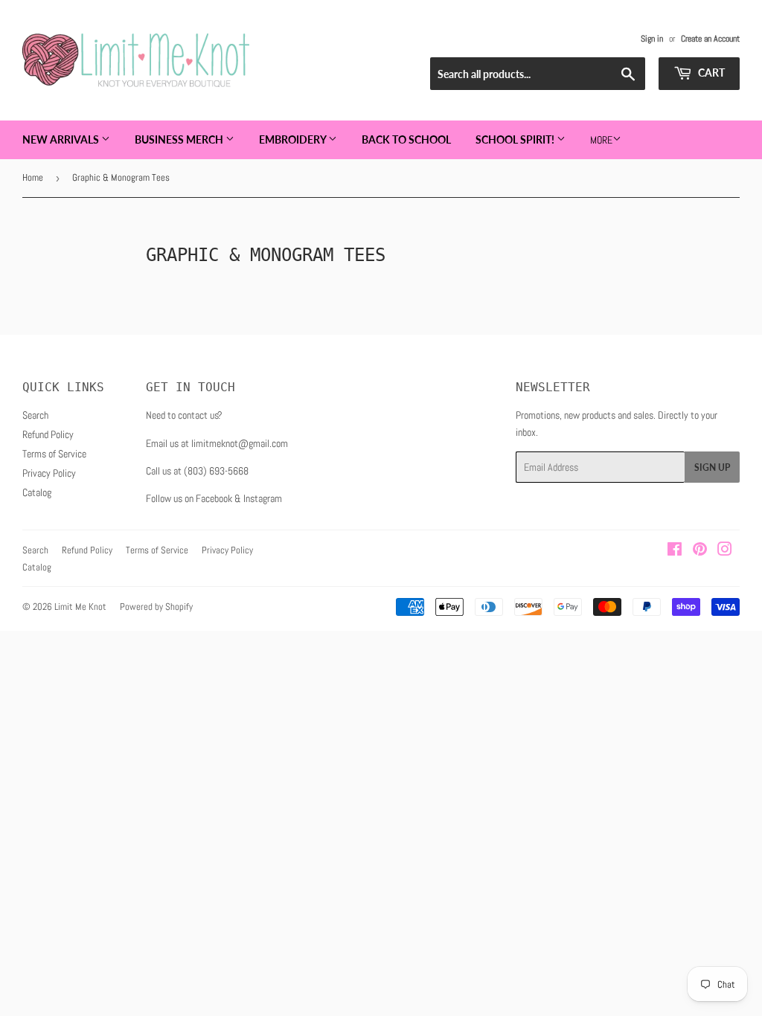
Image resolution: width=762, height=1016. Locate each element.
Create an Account (710, 39)
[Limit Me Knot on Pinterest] (700, 551)
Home (32, 177)
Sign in (652, 39)
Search (35, 415)
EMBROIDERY (293, 139)
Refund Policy (48, 434)
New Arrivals (61, 139)
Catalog (36, 492)
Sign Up (712, 467)
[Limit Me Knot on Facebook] (674, 551)
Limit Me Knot (80, 606)
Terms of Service (54, 453)
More (601, 140)
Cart (710, 72)
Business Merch (180, 139)
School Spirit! (516, 139)
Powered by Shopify (156, 606)
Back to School (406, 139)
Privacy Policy (49, 473)
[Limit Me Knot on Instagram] (724, 551)
